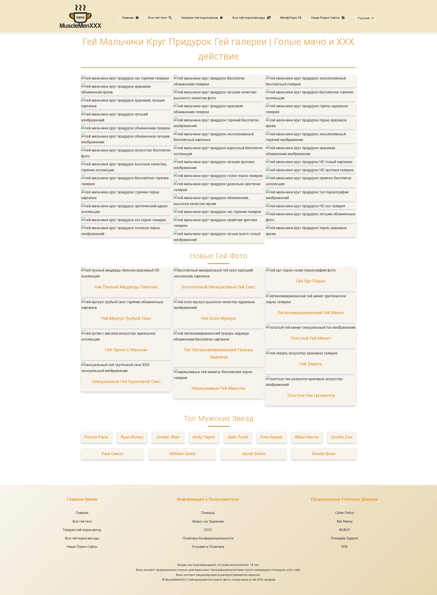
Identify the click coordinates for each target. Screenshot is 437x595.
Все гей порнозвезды (249, 17)
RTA (344, 547)
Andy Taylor (204, 437)
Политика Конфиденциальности (208, 538)
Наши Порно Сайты (325, 17)
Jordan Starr (168, 437)
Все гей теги (158, 17)
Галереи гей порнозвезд (199, 17)
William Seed (182, 453)
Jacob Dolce (253, 453)
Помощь (208, 513)
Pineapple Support (344, 538)
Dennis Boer (323, 453)
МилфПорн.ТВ (291, 17)
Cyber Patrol (344, 513)
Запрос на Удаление (208, 521)
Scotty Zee (342, 437)
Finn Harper (271, 437)
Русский (364, 18)
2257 (208, 530)
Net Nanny (345, 521)
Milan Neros (307, 437)
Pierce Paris (96, 437)
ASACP (344, 530)
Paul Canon (112, 453)
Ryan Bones (132, 437)
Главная (128, 17)
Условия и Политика (208, 547)
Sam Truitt (238, 437)
